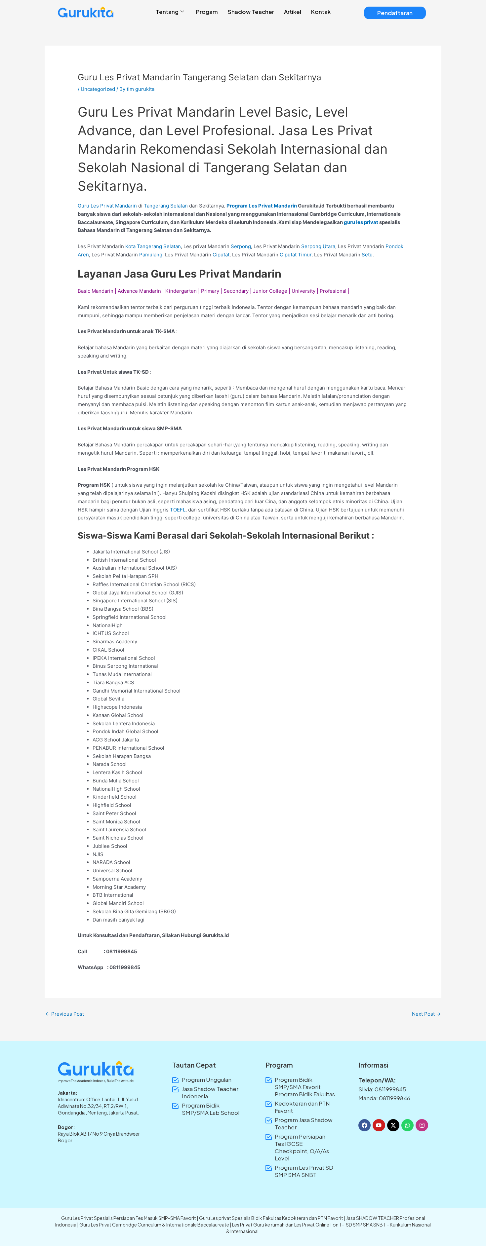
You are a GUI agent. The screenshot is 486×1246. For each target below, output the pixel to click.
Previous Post (64, 1014)
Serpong (241, 246)
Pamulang (150, 254)
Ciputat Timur (294, 254)
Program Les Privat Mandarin (261, 206)
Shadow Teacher (251, 11)
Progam (207, 11)
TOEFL (177, 510)
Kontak (321, 11)
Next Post (426, 1014)
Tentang (167, 11)
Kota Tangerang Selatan (153, 246)
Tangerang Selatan (166, 206)
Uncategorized (98, 89)
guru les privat (361, 222)
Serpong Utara (318, 246)
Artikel (292, 11)
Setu (367, 254)
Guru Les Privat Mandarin (107, 206)
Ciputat (221, 254)
